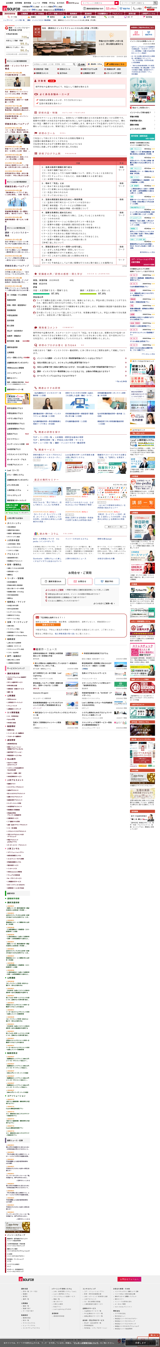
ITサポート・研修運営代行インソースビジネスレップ (15, 1270)
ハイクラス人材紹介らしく (13, 1265)
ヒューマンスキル (29, 1325)
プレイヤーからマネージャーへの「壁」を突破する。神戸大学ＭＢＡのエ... (18, 1176)
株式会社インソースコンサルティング (125, 1323)
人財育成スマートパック (14, 702)
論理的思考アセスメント (14, 800)
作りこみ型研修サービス (14, 682)
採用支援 (132, 13)
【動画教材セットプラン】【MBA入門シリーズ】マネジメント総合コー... (17, 1059)
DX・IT (130, 17)
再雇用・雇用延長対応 (14, 533)
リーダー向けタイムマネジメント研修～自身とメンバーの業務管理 (17, 1012)
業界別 (52, 17)
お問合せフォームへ (129, 1279)
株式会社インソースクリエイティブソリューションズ (127, 1326)
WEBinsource (11, 699)
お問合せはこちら (117, 64)
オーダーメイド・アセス (16, 459)
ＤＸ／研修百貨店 (12, 716)
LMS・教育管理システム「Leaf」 (65, 1291)
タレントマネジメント (14, 547)
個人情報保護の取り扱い (65, 634)
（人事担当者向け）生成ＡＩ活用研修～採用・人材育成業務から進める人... (17, 936)
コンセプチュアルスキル (31, 1328)
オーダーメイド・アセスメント (17, 845)
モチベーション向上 (13, 618)
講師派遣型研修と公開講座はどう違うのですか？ (67, 597)
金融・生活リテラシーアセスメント (17, 825)
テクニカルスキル (29, 1323)
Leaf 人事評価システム (62, 1294)
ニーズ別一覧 (46, 437)
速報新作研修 (13, 898)
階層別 (33, 17)
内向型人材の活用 (12, 605)
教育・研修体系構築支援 (92, 1294)
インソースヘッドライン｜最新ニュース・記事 (126, 1291)
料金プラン (57, 1306)
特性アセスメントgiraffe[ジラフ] (12, 841)
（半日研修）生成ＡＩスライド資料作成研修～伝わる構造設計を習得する (17, 990)
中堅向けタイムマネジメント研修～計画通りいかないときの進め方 (17, 1005)
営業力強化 (10, 626)
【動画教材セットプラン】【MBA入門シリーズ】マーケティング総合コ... (17, 1066)
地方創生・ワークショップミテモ (15, 1260)
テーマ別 (14, 17)
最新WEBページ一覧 (15, 389)
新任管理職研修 (12, 582)
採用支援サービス (12, 571)
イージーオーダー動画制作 (15, 733)
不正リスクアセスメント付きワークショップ (15, 835)
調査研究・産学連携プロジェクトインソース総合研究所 (17, 1240)
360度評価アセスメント (14, 806)
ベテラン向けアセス (15, 418)
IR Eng (52, 3)
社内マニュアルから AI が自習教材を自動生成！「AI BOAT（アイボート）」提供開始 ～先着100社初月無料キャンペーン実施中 (143, 50)
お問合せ (113, 8)
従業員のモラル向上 (13, 615)
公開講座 (24, 13)
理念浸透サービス (12, 865)
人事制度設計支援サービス (93, 1304)
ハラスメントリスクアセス (17, 454)
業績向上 (10, 598)
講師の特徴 (134, 125)
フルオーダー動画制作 (14, 736)
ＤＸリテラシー (13, 439)
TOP (35, 437)
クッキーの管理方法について (86, 1343)
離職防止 (10, 575)
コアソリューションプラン (15, 852)
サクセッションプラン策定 (15, 649)
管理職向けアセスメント (14, 561)
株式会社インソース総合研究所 (123, 1328)
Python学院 (11, 719)
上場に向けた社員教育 (14, 643)
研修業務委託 (89, 1325)
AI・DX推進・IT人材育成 (17, 295)
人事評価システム (14, 490)
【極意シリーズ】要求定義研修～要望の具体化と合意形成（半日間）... (17, 908)
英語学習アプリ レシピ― (15, 752)
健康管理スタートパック (16, 500)
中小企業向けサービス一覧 (93, 1313)
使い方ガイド (58, 1301)
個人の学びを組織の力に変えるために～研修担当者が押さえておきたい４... (17, 1147)
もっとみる (122, 381)
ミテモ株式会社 (120, 1313)
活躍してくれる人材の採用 (15, 568)
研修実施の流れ (136, 121)
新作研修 (27, 3)
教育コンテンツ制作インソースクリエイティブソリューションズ (18, 1250)
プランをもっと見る (148, 354)
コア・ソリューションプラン (94, 1291)
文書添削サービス (12, 818)
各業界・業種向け (14, 336)
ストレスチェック (14, 373)
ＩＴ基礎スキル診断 (13, 821)
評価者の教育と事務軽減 (14, 585)
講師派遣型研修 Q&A (95, 8)
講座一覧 (26, 1306)
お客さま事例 (58, 1304)
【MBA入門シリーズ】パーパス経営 (17, 1072)
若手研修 (10, 320)
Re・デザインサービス (14, 878)
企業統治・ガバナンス (14, 646)
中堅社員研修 (12, 315)
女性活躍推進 (11, 527)
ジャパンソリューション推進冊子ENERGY (16, 678)
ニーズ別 (111, 17)
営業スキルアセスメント (14, 797)
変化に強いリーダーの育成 (15, 588)
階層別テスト (11, 784)
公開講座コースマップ (14, 709)
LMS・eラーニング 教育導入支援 (96, 1296)
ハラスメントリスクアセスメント (16, 831)
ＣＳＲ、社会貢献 (12, 652)
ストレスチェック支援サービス (64, 1296)
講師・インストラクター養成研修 (70, 442)
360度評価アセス (14, 449)
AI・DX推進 (39, 13)
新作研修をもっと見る (147, 252)
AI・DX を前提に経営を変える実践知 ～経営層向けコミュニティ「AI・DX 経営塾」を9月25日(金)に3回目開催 (143, 59)
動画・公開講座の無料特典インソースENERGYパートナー (16, 383)
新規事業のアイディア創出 (15, 632)
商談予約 (126, 8)
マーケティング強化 (13, 629)
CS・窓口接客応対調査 (92, 1301)
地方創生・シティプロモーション (95, 1328)
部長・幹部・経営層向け (16, 305)
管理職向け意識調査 (13, 810)
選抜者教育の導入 (12, 558)
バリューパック (12, 706)
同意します (140, 1342)
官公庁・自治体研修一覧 (92, 1323)
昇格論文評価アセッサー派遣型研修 (14, 814)
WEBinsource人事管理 (15, 367)
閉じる (153, 1335)
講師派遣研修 (10, 13)
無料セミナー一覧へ (116, 527)
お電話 (139, 8)
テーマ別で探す (28, 1311)
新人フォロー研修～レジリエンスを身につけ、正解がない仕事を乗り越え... (17, 998)
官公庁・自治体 (72, 17)
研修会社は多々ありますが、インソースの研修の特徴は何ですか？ (74, 594)
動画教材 (73, 13)
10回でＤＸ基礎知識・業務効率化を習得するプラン (18, 1101)
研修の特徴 (134, 117)
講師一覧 (10, 692)
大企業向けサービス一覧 (92, 1311)
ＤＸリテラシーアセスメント (15, 787)
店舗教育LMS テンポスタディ (18, 362)
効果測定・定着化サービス (15, 689)
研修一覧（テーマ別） (30, 1291)
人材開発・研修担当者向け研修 (69, 437)
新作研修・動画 (18, 341)
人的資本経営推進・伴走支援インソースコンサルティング (16, 1245)
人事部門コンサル (148, 13)
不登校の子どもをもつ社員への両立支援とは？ (17, 1168)
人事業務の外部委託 (13, 663)
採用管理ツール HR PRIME (15, 888)
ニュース (36, 3)
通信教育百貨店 (12, 744)
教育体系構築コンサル (14, 855)
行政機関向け (103, 13)
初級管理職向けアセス (16, 423)
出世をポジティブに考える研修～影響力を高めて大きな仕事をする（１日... (17, 915)
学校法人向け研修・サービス (70, 440)
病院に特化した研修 (13, 660)
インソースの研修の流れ (123, 1301)
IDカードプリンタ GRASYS (15, 885)
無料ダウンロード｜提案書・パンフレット (125, 1296)
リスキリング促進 (12, 550)
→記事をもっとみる (23, 1180)
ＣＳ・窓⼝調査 (12, 828)
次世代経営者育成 (12, 595)
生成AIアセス (12, 434)
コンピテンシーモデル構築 (15, 859)
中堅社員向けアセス (15, 413)
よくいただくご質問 (138, 129)
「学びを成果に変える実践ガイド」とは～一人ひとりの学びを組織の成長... (17, 1154)
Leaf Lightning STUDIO (62, 1309)
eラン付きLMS (13, 485)
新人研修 (10, 325)
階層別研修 (11, 300)
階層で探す (27, 1308)
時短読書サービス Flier (14, 755)
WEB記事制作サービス (14, 776)
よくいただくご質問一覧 (103, 603)
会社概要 (9, 3)
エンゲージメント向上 (14, 612)
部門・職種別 (91, 17)
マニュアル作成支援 (13, 875)
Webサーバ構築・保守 (14, 773)
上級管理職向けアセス (16, 428)
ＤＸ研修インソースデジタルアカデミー (15, 1255)
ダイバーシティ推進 (13, 537)
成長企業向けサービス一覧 (93, 1316)
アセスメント (117, 13)
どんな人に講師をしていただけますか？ (64, 600)
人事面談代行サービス (14, 881)
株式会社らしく (120, 1316)
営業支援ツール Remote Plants (17, 635)
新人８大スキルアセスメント (16, 793)
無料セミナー (12, 378)
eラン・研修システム (18, 357)
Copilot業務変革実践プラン (14, 1107)
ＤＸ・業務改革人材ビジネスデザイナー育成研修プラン (17, 1114)
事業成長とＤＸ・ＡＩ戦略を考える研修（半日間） (17, 922)
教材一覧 (26, 1320)
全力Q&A (60, 3)
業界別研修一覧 (47, 440)
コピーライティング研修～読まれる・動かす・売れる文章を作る (17, 983)
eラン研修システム (56, 13)
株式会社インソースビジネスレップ (125, 1321)
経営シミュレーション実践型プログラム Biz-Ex (15, 748)
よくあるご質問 (120, 1304)
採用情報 (18, 3)
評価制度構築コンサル (14, 862)
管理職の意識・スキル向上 (15, 592)
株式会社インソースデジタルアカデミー (126, 1318)
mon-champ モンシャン (123, 1306)
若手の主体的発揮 (12, 609)
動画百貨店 (10, 730)
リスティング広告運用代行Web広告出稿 (15, 769)
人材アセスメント (90, 1299)
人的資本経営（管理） (14, 544)
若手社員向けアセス (15, 408)
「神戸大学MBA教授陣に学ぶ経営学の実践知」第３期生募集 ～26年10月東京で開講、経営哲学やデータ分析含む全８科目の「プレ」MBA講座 (143, 70)
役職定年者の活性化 (13, 530)
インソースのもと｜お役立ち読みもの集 (125, 1294)
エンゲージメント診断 (16, 444)
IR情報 (44, 3)
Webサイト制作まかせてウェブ (12, 764)
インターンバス (12, 868)
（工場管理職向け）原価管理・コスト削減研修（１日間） (17, 929)
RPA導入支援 (11, 723)
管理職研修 (11, 310)
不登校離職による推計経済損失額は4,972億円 (17, 1161)
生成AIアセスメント (12, 790)
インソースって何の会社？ (140, 112)
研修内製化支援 (12, 685)
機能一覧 (57, 1299)
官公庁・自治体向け (15, 330)
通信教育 (88, 13)
